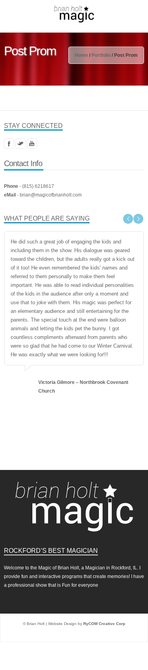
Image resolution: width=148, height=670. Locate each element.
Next (138, 219)
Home (81, 55)
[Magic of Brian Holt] (74, 14)
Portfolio (101, 55)
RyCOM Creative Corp (104, 589)
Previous (128, 219)
